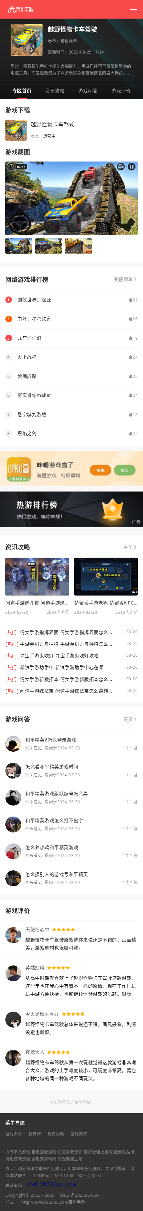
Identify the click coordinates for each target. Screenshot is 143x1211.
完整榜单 (123, 279)
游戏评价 (121, 90)
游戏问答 (88, 90)
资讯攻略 (55, 90)
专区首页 (22, 90)
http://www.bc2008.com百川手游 (53, 1202)
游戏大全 (13, 1134)
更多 (128, 547)
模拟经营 (69, 41)
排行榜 (35, 1134)
